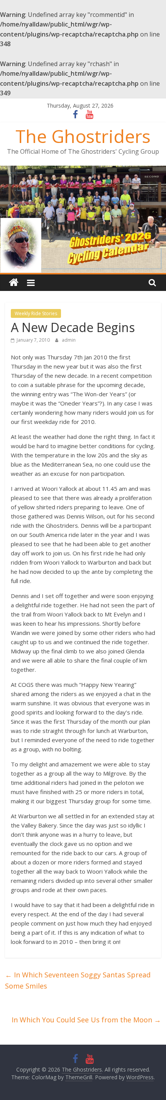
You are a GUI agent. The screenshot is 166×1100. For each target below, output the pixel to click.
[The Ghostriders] (83, 170)
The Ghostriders (83, 136)
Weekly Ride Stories (36, 313)
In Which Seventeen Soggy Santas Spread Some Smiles (78, 980)
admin (69, 340)
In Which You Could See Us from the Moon (86, 1019)
